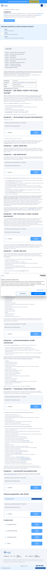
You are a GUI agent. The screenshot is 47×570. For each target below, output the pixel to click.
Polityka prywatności (37, 556)
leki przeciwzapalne (24, 459)
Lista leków (12, 9)
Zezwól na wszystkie (38, 293)
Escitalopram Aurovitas (12, 530)
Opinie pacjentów (19, 556)
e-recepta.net (6, 9)
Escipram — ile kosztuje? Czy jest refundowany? (14, 54)
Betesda (12, 474)
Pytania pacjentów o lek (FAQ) (11, 67)
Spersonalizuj (22, 293)
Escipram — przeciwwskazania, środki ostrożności (15, 62)
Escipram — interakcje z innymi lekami (12, 64)
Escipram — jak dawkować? (10, 57)
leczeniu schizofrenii (20, 457)
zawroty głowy (31, 208)
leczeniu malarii (18, 453)
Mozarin (5, 474)
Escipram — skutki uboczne (10, 60)
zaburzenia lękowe (20, 82)
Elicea (39, 473)
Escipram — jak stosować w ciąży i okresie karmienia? (15, 59)
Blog (26, 556)
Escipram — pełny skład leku (10, 55)
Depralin (8, 474)
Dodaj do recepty (9, 20)
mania (6, 312)
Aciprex (16, 474)
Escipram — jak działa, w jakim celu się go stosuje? (15, 52)
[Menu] (45, 5)
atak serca (18, 373)
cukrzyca (7, 361)
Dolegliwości (6, 556)
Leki (11, 556)
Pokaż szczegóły (40, 289)
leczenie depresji (8, 112)
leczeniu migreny (25, 440)
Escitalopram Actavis (11, 524)
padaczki (14, 381)
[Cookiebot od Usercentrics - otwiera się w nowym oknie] (41, 275)
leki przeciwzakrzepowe (25, 458)
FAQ (14, 556)
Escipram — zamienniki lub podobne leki (13, 65)
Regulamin (31, 556)
